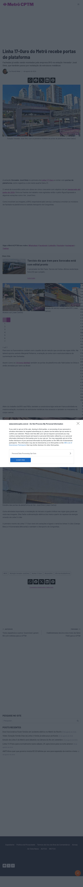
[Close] (79, 424)
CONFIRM (20, 460)
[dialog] (41, 443)
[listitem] (41, 453)
